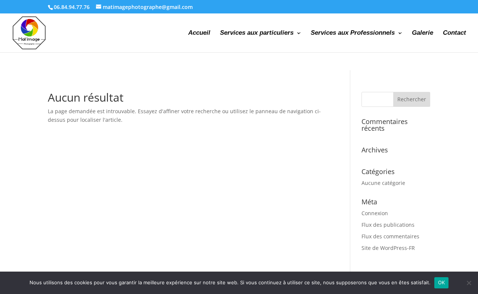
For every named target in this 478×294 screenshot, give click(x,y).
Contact (454, 33)
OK (441, 282)
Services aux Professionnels (353, 33)
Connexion (374, 213)
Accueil (199, 33)
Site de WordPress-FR (388, 247)
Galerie (422, 33)
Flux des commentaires (390, 236)
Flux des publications (388, 224)
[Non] (468, 283)
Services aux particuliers (257, 33)
